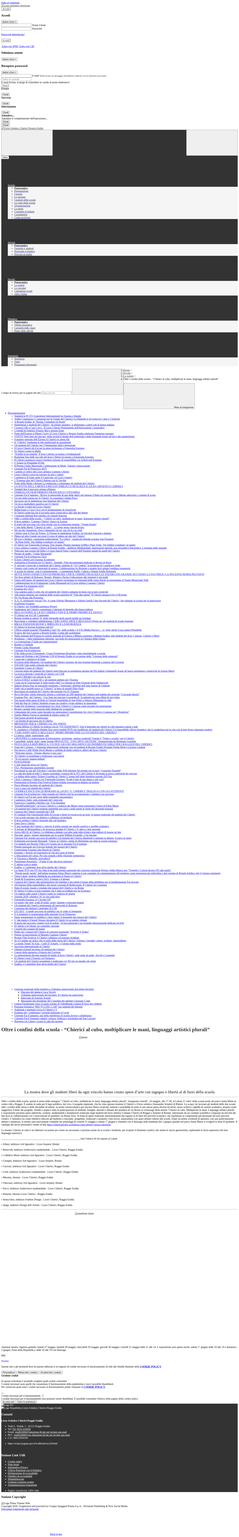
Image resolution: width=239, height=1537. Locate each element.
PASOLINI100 (22, 761)
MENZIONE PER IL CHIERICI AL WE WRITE (40, 723)
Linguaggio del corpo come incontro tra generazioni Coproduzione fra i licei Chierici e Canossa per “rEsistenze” (71, 712)
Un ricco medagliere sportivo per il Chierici (36, 504)
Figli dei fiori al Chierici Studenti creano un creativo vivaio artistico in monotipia (55, 703)
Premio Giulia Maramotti (27, 647)
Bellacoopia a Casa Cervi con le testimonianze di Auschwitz (45, 509)
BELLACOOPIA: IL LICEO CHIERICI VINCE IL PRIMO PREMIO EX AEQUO (58, 612)
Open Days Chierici (24, 823)
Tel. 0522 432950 (21, 1429)
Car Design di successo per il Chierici (33, 720)
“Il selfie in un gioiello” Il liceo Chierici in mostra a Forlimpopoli (47, 454)
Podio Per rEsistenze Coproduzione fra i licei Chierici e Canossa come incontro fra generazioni (62, 706)
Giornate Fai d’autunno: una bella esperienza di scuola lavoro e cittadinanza (53, 1015)
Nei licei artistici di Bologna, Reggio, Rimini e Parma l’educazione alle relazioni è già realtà (61, 577)
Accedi (6, 9)
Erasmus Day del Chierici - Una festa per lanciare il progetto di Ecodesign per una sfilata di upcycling (67, 697)
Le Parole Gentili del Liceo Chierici (32, 506)
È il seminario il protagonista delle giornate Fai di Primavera (45, 914)
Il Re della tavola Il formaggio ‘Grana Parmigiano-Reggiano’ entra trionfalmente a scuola (59, 653)
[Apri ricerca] (212, 143)
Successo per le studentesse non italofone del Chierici (41, 501)
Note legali (13, 1464)
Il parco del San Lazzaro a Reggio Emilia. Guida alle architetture (47, 632)
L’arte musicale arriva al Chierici (31, 764)
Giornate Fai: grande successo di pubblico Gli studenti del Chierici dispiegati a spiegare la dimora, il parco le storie (72, 838)
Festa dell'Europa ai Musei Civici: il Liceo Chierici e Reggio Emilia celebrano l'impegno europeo (64, 433)
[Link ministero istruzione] (15, 5)
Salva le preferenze (26, 1402)
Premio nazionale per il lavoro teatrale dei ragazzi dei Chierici (45, 846)
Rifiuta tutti (27, 1372)
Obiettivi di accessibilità (20, 1476)
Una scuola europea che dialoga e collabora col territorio (43, 817)
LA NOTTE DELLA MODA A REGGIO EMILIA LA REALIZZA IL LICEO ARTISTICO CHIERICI (68, 486)
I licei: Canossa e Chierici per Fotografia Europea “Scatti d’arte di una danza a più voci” (59, 779)
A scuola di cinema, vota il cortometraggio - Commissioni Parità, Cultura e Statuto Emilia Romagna (65, 571)
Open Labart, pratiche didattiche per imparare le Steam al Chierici (47, 876)
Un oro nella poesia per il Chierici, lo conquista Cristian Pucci (46, 498)
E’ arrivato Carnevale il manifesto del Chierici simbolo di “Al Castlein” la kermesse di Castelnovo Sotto (67, 565)
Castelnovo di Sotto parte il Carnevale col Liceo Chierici (43, 477)
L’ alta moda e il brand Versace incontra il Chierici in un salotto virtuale (50, 920)
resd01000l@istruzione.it (41, 1432)
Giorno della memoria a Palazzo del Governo (37, 952)
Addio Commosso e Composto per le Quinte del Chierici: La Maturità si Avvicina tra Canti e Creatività (67, 419)
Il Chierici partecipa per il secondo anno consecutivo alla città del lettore (51, 512)
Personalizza (9, 1372)
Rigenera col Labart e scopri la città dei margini (38, 1021)
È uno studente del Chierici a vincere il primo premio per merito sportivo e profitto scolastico (61, 826)
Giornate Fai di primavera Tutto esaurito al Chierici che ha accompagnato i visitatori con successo (64, 794)
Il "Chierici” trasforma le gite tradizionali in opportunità (42, 442)
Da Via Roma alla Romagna (28, 597)
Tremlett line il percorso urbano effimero (35, 489)
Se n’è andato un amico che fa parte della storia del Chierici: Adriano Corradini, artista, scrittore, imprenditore (70, 940)
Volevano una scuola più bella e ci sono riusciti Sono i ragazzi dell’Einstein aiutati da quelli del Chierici (67, 550)
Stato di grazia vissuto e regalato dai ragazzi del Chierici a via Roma (49, 887)
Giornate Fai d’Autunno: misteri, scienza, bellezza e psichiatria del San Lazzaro (55, 1018)
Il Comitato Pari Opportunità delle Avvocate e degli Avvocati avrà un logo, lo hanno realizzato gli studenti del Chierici (74, 814)
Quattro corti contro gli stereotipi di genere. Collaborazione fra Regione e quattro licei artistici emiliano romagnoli (72, 568)
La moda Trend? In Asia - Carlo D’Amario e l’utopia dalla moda (47, 943)
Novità (126, 373)
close (5, 157)
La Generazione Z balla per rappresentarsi (35, 641)
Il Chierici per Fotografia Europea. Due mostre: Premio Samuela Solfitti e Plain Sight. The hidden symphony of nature (74, 545)
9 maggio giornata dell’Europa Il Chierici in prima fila (41, 439)
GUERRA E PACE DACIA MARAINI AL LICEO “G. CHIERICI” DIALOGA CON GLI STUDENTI (69, 791)
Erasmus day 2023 (23, 589)
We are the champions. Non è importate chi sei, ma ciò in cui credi (48, 530)
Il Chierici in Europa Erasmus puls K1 (33, 627)
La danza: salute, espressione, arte (31, 735)
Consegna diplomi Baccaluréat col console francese (40, 515)
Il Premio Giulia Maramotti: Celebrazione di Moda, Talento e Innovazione (52, 465)
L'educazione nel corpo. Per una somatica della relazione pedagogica (49, 855)
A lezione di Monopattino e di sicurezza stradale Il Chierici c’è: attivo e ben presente (57, 829)
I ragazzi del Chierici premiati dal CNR (34, 811)
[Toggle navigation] (27, 143)
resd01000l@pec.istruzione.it (42, 1435)
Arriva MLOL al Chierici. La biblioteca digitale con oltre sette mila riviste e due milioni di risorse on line (67, 832)
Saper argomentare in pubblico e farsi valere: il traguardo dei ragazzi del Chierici (55, 917)
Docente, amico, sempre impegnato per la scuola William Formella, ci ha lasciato (55, 835)
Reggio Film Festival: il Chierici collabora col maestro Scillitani (46, 937)
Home (126, 370)
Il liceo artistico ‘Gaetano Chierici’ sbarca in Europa (40, 521)
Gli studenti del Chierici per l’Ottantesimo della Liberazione (44, 445)
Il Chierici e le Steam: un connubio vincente (36, 926)
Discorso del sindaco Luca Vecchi (38, 992)
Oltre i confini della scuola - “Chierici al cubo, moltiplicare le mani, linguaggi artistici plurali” (61, 518)
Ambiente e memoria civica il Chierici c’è (35, 1009)
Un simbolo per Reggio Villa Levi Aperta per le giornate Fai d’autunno (50, 844)
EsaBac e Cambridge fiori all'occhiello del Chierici (40, 867)
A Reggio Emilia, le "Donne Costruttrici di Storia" (40, 421)
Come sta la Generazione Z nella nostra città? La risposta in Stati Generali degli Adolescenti (61, 682)
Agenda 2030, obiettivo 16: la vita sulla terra (37, 896)
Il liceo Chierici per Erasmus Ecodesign (34, 559)
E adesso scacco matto (25, 864)
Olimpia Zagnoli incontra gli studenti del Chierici (39, 949)
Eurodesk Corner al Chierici (28, 668)
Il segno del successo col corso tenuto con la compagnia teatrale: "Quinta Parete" (55, 524)
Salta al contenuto (10, 2)
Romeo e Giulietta (23, 644)
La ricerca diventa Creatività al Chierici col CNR (39, 674)
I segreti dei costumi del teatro (29, 929)
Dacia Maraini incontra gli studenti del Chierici (38, 785)
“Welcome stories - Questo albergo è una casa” (38, 753)
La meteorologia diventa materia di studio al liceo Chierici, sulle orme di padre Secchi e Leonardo (64, 955)
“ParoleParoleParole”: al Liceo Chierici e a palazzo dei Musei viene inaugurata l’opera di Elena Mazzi (66, 805)
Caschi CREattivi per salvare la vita (32, 676)
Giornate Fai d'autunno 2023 (29, 586)
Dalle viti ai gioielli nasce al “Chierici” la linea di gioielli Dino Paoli (49, 688)
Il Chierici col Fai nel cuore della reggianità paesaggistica (43, 797)
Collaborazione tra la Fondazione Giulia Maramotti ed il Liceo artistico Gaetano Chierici (59, 583)
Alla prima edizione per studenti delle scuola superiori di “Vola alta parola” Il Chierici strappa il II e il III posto (70, 594)
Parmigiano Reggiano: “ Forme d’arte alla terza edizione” (43, 861)
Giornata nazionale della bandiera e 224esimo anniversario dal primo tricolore (54, 989)
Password (37, 28)
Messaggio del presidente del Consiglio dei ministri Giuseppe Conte (55, 1000)
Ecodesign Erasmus (24, 603)
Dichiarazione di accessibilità (23, 1473)
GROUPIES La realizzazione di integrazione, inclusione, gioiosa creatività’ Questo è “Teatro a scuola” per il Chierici (74, 738)
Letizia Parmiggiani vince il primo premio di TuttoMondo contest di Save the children (58, 1003)
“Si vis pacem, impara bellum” (30, 759)
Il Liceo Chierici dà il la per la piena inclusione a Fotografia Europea (49, 448)
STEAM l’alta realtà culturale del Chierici (35, 665)
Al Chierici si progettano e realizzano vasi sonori (39, 756)
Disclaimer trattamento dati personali (20, 1509)
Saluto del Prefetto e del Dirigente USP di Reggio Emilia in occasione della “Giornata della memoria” (66, 656)
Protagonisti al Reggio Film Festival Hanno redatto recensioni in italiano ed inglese (56, 782)
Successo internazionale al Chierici (32, 946)
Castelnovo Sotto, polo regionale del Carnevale (38, 800)
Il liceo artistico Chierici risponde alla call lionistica (40, 820)
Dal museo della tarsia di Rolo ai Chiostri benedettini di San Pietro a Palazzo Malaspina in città (62, 700)
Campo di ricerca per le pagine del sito (21, 392)
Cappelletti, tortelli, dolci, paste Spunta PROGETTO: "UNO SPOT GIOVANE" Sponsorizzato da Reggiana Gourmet (75, 741)
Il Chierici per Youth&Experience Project (35, 606)
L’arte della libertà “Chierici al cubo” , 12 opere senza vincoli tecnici (49, 527)
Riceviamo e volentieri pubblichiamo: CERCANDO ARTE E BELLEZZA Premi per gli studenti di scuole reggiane (73, 621)
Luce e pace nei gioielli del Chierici (32, 788)
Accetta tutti (51, 1372)
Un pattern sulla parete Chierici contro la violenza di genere (44, 893)
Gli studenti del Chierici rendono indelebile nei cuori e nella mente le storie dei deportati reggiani (63, 808)
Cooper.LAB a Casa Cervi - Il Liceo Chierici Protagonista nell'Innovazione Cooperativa (59, 427)
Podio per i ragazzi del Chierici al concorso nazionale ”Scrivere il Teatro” (51, 931)
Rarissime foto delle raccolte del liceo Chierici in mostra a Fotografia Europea (54, 457)
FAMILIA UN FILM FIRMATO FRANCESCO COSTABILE (47, 492)
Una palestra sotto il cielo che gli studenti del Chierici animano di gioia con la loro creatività (61, 591)
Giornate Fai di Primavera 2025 (30, 468)
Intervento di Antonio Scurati (36, 998)
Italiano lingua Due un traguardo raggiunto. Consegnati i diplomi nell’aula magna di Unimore (62, 685)
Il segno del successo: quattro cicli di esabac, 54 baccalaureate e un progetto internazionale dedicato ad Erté (69, 923)
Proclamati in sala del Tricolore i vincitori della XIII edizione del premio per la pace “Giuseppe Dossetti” (67, 770)
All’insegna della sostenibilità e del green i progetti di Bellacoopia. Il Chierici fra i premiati (60, 885)
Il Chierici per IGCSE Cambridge (31, 615)
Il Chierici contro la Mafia (27, 451)
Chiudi (5, 94)
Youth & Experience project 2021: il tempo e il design (42, 879)
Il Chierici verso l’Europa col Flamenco (34, 958)
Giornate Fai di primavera (27, 650)
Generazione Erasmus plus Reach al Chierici (37, 849)
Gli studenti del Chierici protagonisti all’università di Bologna (45, 905)
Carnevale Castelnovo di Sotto (30, 659)
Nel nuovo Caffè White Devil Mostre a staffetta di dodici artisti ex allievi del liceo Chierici (60, 750)
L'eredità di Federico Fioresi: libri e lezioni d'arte (39, 430)
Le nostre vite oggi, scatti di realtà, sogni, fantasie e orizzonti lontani (49, 902)
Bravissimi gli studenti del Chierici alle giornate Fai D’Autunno (46, 691)
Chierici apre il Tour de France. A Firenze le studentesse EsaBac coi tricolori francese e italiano (62, 533)
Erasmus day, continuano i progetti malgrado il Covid (41, 1012)
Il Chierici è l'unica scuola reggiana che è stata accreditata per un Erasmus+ (52, 890)
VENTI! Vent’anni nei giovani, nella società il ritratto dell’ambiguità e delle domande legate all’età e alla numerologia (74, 436)
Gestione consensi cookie (21, 1482)
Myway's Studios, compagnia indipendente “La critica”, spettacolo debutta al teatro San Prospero (64, 539)
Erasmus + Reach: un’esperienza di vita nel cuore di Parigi (44, 852)
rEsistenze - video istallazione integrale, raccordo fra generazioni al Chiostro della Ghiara (59, 638)
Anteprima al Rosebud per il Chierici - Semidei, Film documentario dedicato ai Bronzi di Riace (63, 562)
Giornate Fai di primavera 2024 (30, 556)
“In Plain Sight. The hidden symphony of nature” (39, 542)
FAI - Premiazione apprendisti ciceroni (34, 767)
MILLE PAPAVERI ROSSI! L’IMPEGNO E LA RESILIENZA (47, 624)
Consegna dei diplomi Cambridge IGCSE (35, 908)
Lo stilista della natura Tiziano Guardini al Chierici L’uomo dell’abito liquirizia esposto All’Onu (63, 776)
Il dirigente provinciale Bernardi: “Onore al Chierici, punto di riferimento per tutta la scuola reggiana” (66, 841)
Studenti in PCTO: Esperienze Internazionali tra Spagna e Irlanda (47, 416)
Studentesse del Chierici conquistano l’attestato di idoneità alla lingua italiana (53, 609)
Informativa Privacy (18, 1467)
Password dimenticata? (13, 34)
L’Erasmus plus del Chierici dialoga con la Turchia (40, 480)
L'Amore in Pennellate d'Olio (29, 462)
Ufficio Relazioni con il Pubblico (25, 1470)
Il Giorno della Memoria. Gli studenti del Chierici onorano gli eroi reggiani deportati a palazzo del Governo (69, 662)
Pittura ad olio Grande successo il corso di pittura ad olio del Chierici (49, 536)
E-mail (35, 75)
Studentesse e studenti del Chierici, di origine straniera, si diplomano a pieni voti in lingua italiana (64, 424)
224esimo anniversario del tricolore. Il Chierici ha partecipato (52, 995)
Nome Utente (39, 25)
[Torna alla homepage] (119, 128)
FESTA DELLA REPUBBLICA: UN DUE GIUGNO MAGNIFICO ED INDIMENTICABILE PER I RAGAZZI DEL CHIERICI (83, 744)
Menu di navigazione (183, 407)
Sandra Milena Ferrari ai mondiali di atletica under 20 (41, 715)
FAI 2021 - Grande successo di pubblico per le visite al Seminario (48, 911)
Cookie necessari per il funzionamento (21, 1395)
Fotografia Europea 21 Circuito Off (32, 899)
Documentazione (16, 413)
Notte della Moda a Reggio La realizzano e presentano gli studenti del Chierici (54, 483)
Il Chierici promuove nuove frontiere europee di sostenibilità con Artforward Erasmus (58, 460)
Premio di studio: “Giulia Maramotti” (33, 553)
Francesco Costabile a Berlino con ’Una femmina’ (40, 802)
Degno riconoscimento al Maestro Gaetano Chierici (40, 934)
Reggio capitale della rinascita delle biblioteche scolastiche (44, 709)
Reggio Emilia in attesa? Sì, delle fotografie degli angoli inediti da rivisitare (52, 618)
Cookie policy (15, 1461)
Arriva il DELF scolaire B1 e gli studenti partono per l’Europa (46, 679)
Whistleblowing (16, 1479)
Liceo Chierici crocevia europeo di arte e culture (39, 474)
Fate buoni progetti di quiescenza (31, 717)
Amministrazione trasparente (22, 1485)
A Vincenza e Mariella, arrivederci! (32, 858)
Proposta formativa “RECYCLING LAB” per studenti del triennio (48, 1006)
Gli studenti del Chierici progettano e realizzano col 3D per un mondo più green (55, 961)
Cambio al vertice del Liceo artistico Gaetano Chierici (41, 471)
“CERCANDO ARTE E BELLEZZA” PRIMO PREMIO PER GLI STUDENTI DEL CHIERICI (65, 732)
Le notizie (128, 376)
